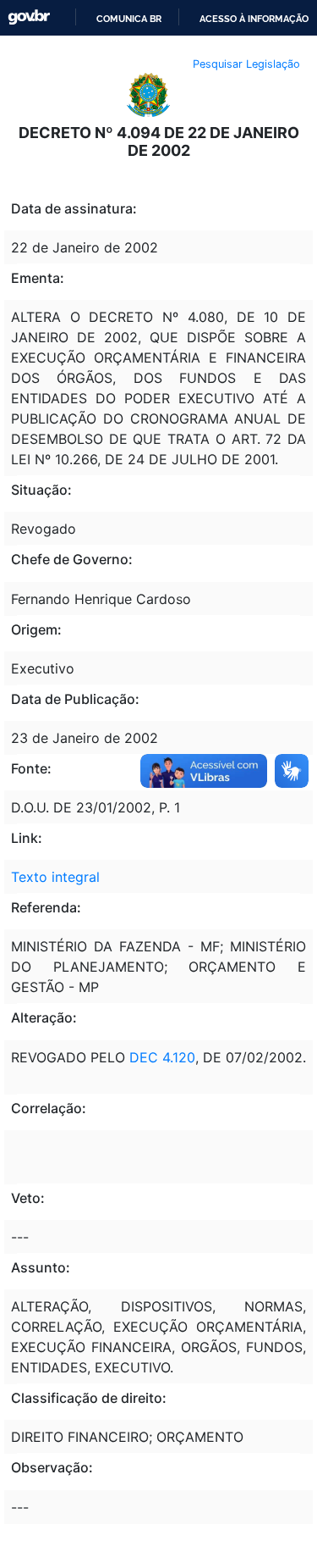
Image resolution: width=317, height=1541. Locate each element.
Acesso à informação (254, 19)
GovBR (29, 17)
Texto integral (55, 876)
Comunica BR (128, 19)
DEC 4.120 (162, 1057)
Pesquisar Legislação (246, 64)
